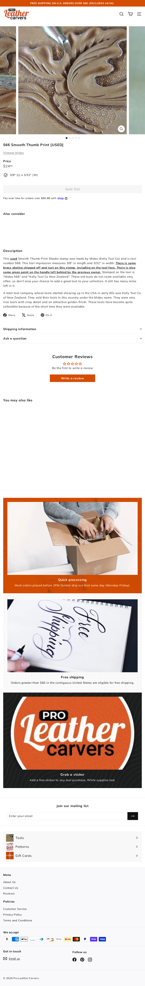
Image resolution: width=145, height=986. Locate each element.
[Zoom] (121, 128)
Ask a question (15, 338)
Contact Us (10, 888)
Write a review (72, 378)
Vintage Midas (13, 153)
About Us (9, 882)
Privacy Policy (12, 914)
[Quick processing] (72, 538)
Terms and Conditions (17, 920)
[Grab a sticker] (72, 733)
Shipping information (19, 329)
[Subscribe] (132, 816)
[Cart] (130, 14)
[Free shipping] (72, 635)
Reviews (9, 893)
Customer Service (15, 909)
